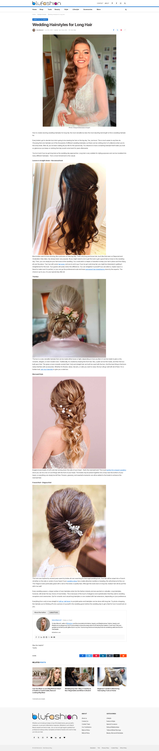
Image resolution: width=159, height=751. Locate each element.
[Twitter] (49, 637)
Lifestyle (76, 9)
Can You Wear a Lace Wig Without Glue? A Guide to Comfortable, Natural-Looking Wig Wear (46, 691)
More (99, 9)
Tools (50, 9)
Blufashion (70, 623)
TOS (99, 748)
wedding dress (72, 581)
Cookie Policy (114, 748)
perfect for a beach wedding (116, 470)
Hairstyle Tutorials (41, 14)
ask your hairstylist (47, 369)
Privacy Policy (105, 748)
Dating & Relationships (113, 727)
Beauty (57, 9)
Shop (41, 9)
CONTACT (100, 3)
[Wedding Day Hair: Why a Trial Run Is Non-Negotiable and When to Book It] (79, 676)
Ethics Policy (123, 748)
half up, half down (65, 601)
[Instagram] (39, 637)
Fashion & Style (111, 721)
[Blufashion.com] (46, 3)
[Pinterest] (44, 637)
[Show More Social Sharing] (125, 30)
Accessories (87, 9)
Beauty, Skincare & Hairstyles (115, 733)
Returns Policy (86, 730)
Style (66, 9)
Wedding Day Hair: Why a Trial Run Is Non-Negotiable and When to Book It (78, 690)
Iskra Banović (39, 30)
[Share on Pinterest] (121, 30)
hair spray (61, 264)
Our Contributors (86, 727)
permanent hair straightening (95, 269)
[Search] (126, 9)
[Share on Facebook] (113, 30)
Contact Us (85, 721)
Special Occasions (112, 724)
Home (34, 9)
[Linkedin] (41, 637)
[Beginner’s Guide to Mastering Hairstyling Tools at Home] (112, 676)
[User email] (54, 637)
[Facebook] (36, 637)
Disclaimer (93, 748)
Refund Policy (86, 733)
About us (84, 718)
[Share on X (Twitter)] (117, 30)
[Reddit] (46, 637)
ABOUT (107, 3)
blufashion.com (56, 632)
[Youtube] (51, 637)
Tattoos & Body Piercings (114, 730)
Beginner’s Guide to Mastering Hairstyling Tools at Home (108, 690)
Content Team (86, 724)
